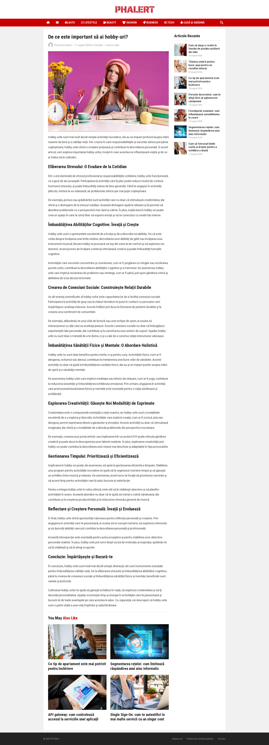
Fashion (131, 22)
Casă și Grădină (194, 22)
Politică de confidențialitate (200, 739)
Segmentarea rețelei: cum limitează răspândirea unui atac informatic (137, 666)
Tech (170, 22)
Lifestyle (90, 22)
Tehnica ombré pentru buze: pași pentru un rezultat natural (202, 65)
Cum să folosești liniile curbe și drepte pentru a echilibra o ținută (203, 147)
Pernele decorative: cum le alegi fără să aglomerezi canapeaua (205, 98)
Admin (68, 45)
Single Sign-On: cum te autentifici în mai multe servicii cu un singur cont (137, 716)
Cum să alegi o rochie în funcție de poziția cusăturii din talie (204, 49)
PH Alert (55, 739)
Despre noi (177, 739)
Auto (71, 22)
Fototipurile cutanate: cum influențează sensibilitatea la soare (204, 114)
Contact (222, 739)
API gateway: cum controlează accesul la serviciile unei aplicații (73, 716)
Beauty (111, 22)
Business (152, 22)
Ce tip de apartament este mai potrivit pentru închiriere (204, 81)
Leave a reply (112, 45)
